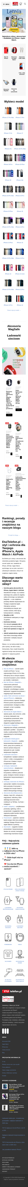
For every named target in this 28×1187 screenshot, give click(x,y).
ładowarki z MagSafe (10, 741)
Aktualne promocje (8, 1157)
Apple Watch (5, 1044)
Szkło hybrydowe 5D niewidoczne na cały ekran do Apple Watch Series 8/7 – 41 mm (19, 444)
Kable (20, 944)
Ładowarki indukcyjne (11, 739)
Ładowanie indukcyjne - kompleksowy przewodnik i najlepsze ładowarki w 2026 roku (13, 1121)
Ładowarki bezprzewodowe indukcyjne (20, 474)
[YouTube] (5, 1029)
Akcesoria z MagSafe (11, 725)
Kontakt (4, 1075)
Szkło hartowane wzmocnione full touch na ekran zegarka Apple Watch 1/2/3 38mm (10, 441)
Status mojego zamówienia (9, 1070)
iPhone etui (5, 1047)
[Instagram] (3, 1029)
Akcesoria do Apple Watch (9, 389)
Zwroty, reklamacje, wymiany (9, 1073)
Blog (3, 1052)
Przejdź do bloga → (14, 535)
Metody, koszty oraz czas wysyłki (10, 1064)
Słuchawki (8, 961)
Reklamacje (5, 1164)
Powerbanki (8, 944)
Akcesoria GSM (6, 1041)
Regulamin (5, 1162)
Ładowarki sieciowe (10, 754)
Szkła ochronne (6, 1049)
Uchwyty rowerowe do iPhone (14, 781)
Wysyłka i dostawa (7, 1160)
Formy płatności (6, 1067)
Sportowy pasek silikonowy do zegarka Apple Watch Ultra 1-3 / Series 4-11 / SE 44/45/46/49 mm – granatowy (10, 400)
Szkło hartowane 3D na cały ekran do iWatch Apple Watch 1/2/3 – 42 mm (19, 397)
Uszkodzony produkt (8, 1169)
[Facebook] (8, 1029)
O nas (3, 1061)
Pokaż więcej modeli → (14, 310)
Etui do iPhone (8, 889)
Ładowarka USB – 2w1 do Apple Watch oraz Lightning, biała (9, 484)
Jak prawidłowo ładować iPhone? (11, 1149)
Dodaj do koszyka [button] (9, 415)
